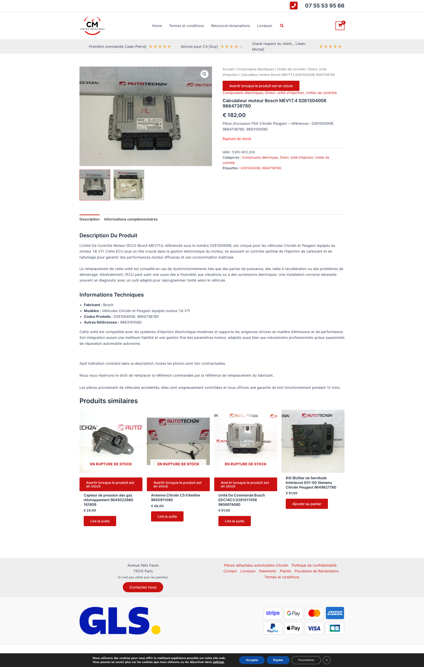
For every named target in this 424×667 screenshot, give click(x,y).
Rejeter (278, 660)
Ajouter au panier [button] (306, 504)
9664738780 (271, 168)
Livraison (248, 571)
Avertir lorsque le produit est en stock (261, 86)
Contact (230, 571)
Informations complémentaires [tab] (131, 219)
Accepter (252, 660)
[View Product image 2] (129, 185)
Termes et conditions (281, 577)
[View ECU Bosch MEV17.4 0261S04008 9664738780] (95, 185)
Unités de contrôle (291, 69)
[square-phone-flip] (293, 5)
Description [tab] (90, 219)
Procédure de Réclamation (317, 571)
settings (218, 662)
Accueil (228, 69)
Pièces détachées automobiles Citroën (256, 565)
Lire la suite (100, 521)
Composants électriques (255, 69)
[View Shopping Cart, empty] (339, 25)
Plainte (285, 571)
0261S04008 (250, 168)
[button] (282, 26)
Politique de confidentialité (314, 565)
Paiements (267, 571)
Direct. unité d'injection (284, 92)
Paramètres (306, 660)
